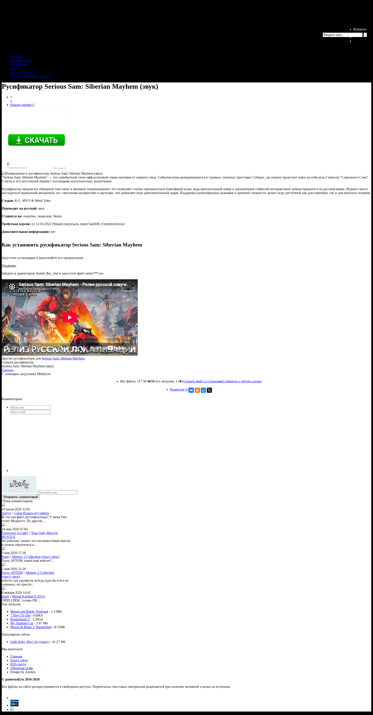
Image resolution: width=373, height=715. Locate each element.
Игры (14, 68)
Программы (19, 64)
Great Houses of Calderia (31, 513)
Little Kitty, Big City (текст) (29, 642)
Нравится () (179, 389)
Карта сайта (19, 660)
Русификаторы (21, 60)
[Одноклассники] (197, 390)
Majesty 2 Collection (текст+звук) (35, 557)
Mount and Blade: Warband (29, 611)
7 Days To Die (20, 615)
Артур (6, 513)
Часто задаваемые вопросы (30, 76)
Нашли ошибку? (22, 105)
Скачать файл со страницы (203, 381)
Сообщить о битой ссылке (242, 381)
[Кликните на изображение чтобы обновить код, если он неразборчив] (19, 492)
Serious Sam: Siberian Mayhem (63, 358)
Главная (16, 56)
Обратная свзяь (21, 668)
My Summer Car (21, 623)
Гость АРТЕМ (12, 573)
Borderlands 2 (20, 619)
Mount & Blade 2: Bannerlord (30, 627)
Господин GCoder (15, 533)
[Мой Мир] (203, 390)
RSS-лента (18, 664)
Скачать (7, 370)
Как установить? (22, 72)
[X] (209, 390)
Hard (5, 557)
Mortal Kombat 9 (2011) (28, 596)
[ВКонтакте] (191, 390)
